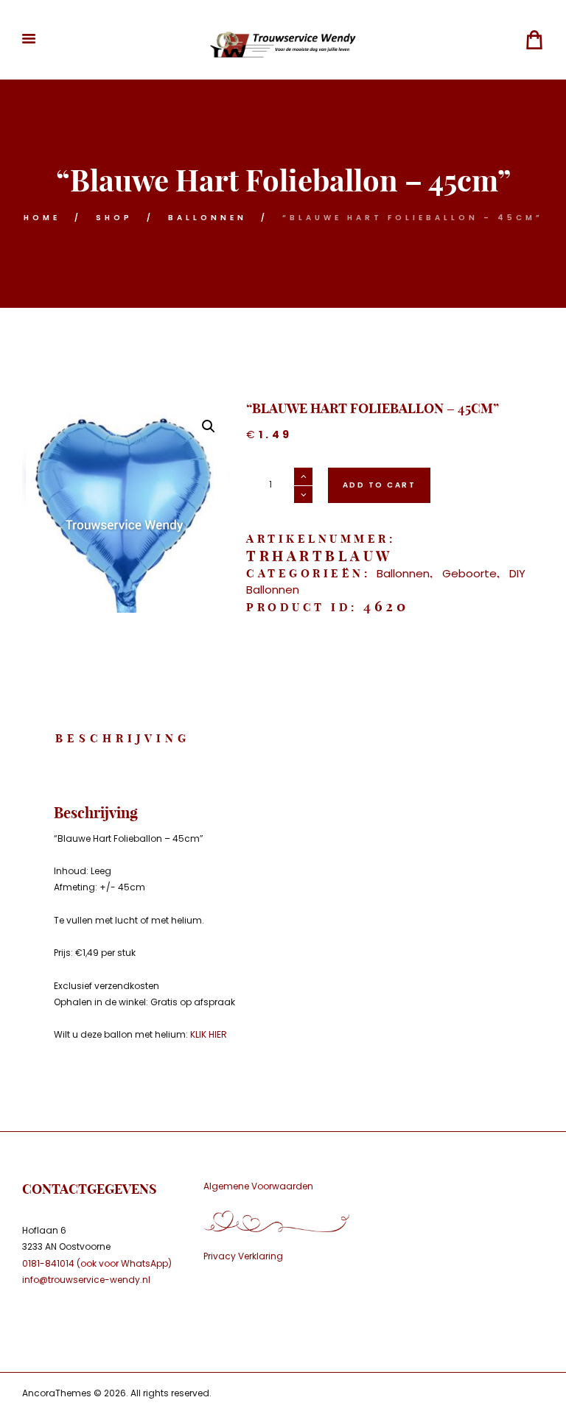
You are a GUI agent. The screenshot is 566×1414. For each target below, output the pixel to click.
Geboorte (469, 573)
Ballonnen (207, 217)
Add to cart (379, 484)
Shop (114, 217)
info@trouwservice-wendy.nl (86, 1279)
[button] (208, 426)
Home (42, 217)
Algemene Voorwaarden (258, 1186)
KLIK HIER (208, 1034)
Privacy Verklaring (243, 1256)
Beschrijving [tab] (122, 738)
